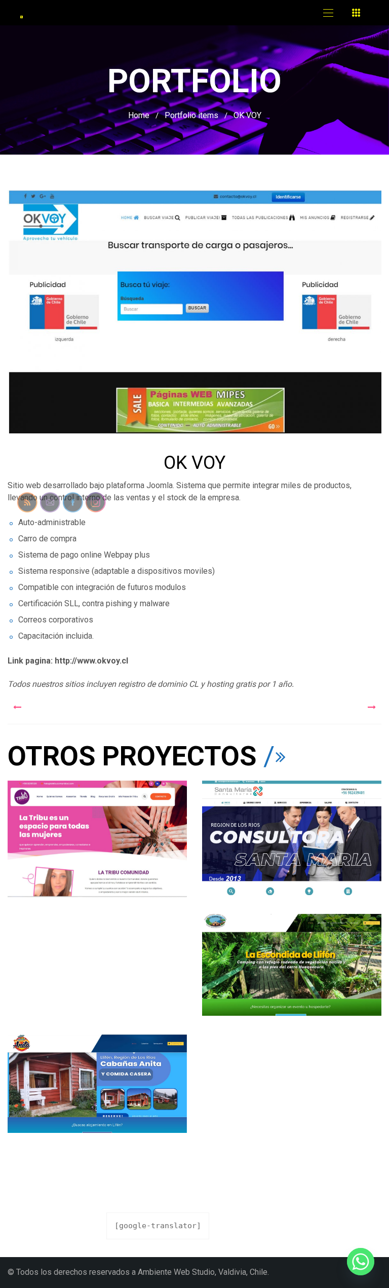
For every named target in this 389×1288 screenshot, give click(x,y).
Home (138, 115)
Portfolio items (191, 115)
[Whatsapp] (360, 1261)
